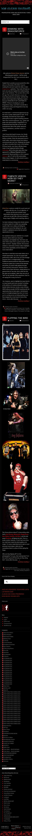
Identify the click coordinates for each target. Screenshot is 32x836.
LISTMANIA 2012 (8, 658)
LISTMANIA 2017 (8, 668)
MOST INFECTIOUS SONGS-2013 (12, 700)
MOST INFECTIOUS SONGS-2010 (12, 694)
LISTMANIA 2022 (8, 678)
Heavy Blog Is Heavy (9, 793)
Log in (5, 619)
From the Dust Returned (9, 791)
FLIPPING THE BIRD (18, 318)
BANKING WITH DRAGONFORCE (16, 30)
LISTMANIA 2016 (8, 666)
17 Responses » (25, 33)
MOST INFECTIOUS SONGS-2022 (12, 717)
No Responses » (25, 320)
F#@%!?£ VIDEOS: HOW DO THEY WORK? (17, 178)
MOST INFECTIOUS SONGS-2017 (12, 707)
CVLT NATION (7, 783)
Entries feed (7, 621)
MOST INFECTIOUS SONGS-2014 (12, 702)
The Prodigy (27, 311)
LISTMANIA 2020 (8, 674)
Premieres (6, 731)
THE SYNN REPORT (9, 755)
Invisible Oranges (8, 795)
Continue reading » (24, 162)
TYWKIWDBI (7, 819)
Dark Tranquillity (25, 308)
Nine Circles (7, 805)
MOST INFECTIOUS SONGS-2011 (12, 696)
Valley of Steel (7, 821)
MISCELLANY (7, 688)
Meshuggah (11, 311)
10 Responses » (25, 184)
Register (6, 617)
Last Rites (6, 799)
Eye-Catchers (7, 646)
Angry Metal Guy (8, 775)
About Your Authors (8, 632)
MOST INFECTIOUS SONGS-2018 (12, 709)
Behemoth (23, 569)
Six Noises (6, 807)
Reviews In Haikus (8, 737)
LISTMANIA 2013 (8, 660)
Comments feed (8, 623)
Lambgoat (6, 797)
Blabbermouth (7, 779)
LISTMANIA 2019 (8, 672)
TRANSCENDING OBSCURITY (11, 817)
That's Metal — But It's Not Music (11, 749)
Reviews (6, 735)
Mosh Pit (11, 320)
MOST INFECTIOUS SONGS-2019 (12, 711)
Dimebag (22, 570)
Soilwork (16, 311)
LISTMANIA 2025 (8, 684)
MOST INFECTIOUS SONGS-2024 (12, 721)
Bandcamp (6, 777)
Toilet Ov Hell (7, 815)
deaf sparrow (7, 785)
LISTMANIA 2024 (8, 682)
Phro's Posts (7, 729)
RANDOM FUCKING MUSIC (16, 183)
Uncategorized (7, 757)
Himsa (27, 309)
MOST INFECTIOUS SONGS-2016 (12, 706)
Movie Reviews (7, 725)
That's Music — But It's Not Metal (11, 751)
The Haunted (21, 311)
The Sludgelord (7, 813)
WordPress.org (7, 625)
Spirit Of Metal (7, 809)
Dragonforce (27, 169)
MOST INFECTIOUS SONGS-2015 (12, 703)
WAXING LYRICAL (8, 759)
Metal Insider (7, 803)
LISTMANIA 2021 (8, 676)
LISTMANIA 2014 (8, 662)
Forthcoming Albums (9, 648)
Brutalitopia (6, 781)
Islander (11, 167)
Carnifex (27, 569)
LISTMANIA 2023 (8, 680)
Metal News (12, 33)
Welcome (6, 761)
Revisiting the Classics (9, 739)
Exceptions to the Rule (9, 644)
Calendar (6, 640)
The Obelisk (7, 811)
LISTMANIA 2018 (8, 670)
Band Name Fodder (8, 636)
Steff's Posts (7, 747)
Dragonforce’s (6, 89)
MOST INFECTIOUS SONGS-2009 (12, 692)
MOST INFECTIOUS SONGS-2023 (12, 719)
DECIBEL (6, 787)
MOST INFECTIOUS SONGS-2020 (12, 713)
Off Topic (6, 727)
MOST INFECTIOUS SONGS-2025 (12, 723)
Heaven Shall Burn (21, 309)
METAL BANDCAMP (9, 801)
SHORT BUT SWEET (9, 743)
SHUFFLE (6, 745)
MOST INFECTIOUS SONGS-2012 (12, 698)
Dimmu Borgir (7, 309)
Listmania (6, 656)
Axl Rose (18, 569)
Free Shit (6, 650)
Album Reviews (7, 634)
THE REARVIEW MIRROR (10, 753)
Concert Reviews (8, 642)
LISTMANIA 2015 (8, 664)
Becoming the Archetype (16, 308)
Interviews (6, 652)
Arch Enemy (13, 569)
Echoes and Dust (8, 789)
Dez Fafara (16, 570)
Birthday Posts (7, 638)
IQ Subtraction (7, 654)
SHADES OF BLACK (9, 741)
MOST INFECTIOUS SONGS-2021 (12, 715)
